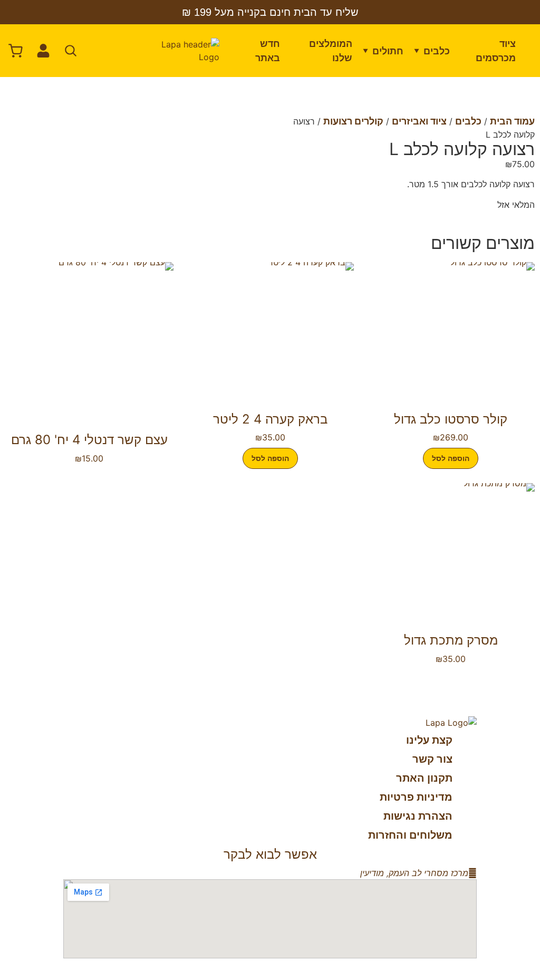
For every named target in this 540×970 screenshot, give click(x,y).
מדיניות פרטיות (416, 797)
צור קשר (432, 759)
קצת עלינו (429, 740)
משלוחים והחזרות (410, 835)
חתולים (387, 50)
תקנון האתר (424, 778)
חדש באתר (267, 50)
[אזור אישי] (43, 50)
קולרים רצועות (353, 121)
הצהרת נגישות (417, 816)
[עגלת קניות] (15, 50)
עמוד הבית (512, 121)
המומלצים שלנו (330, 50)
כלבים (436, 50)
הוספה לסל (450, 458)
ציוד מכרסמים (496, 50)
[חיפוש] (70, 50)
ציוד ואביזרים (419, 121)
